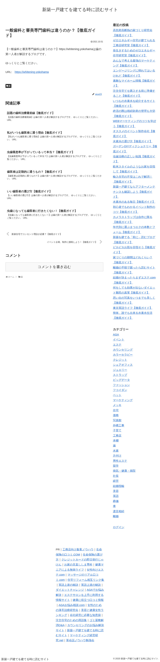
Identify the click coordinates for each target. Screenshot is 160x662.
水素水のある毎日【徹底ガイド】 (134, 201)
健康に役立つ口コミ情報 (88, 600)
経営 (116, 480)
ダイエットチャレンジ (70, 589)
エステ (117, 344)
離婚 (116, 516)
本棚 (116, 440)
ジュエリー (120, 370)
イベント (118, 339)
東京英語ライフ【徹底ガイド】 (132, 307)
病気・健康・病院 (124, 470)
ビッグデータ (121, 379)
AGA (116, 334)
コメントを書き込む (54, 267)
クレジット (120, 359)
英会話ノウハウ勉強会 (80, 640)
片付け (117, 455)
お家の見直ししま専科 (78, 564)
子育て (117, 430)
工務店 (117, 435)
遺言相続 (118, 511)
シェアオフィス (123, 364)
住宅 (116, 410)
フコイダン (120, 390)
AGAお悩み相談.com (72, 605)
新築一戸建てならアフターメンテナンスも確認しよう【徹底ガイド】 (134, 191)
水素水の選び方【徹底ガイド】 (132, 141)
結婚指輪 (118, 486)
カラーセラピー (123, 354)
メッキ (117, 405)
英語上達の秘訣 (68, 584)
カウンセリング (123, 349)
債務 (116, 415)
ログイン (118, 527)
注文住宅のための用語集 (71, 620)
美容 (116, 491)
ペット (117, 395)
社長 (116, 475)
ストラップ (120, 375)
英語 (116, 496)
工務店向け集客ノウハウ (77, 549)
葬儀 (116, 501)
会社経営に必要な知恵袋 (85, 615)
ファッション (121, 385)
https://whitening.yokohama (32, 72)
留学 (116, 465)
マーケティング (123, 400)
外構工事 (118, 425)
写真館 (117, 420)
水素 (116, 450)
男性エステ (120, 460)
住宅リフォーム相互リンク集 (86, 579)
